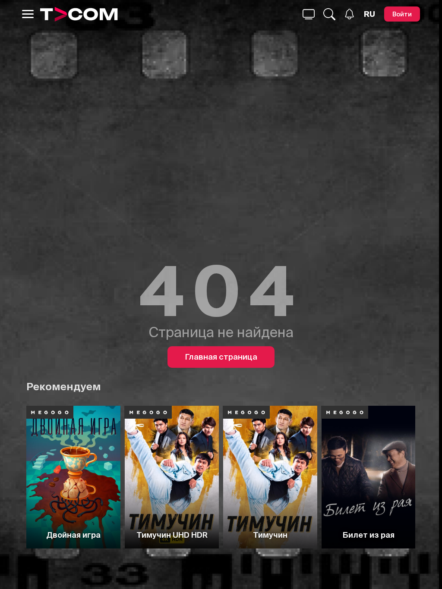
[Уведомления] (349, 14)
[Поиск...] (309, 14)
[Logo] (78, 14)
